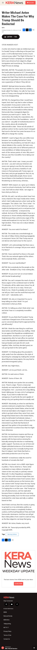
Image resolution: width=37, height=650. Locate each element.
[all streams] (34, 648)
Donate (31, 2)
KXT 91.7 (6, 627)
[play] (3, 648)
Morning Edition (12, 534)
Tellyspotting (7, 623)
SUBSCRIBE (18, 584)
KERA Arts (6, 620)
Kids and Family (8, 616)
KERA (5, 612)
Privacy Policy (7, 631)
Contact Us (7, 639)
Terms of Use (7, 635)
